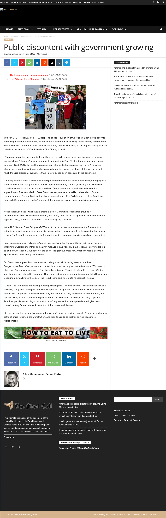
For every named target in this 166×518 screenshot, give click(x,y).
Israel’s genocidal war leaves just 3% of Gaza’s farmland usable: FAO (134, 87)
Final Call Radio (81, 2)
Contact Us (9, 437)
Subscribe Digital (122, 410)
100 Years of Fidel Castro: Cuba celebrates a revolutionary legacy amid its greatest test (133, 78)
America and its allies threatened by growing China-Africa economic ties (137, 69)
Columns (117, 29)
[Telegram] (66, 62)
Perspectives (61, 29)
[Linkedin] (37, 62)
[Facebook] (153, 2)
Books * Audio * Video (124, 415)
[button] (161, 29)
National (24, 29)
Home (9, 29)
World (41, 29)
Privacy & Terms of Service (127, 420)
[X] (163, 2)
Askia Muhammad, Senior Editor (20, 54)
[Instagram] (158, 2)
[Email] (51, 62)
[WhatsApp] (29, 62)
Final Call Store (62, 2)
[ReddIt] (44, 62)
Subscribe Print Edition (40, 2)
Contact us (98, 2)
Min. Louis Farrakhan (90, 29)
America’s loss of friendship (126, 103)
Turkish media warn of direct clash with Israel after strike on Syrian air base (136, 96)
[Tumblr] (59, 62)
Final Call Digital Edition (13, 2)
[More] (95, 359)
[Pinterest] (22, 62)
